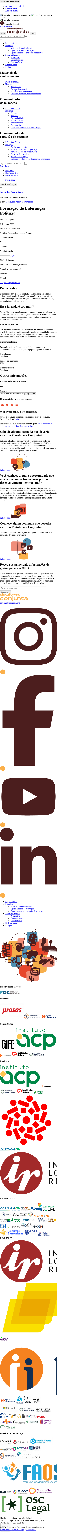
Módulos (9, 45)
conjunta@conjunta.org (10, 603)
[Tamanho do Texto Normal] (2, 24)
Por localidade (17, 120)
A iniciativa (15, 57)
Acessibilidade (6, 26)
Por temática (16, 86)
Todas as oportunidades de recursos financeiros (30, 159)
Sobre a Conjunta (12, 55)
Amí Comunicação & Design (12, 1530)
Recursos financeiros (24, 202)
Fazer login (4, 166)
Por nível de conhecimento (22, 91)
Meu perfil (9, 171)
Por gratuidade (17, 123)
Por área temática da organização (24, 149)
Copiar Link (30, 394)
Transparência (16, 62)
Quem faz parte (17, 60)
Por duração (16, 125)
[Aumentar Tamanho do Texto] (9, 20)
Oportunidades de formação (22, 50)
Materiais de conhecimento (22, 48)
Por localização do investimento (24, 152)
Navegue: (9, 84)
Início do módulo (12, 82)
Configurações (11, 173)
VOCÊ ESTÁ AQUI (8, 185)
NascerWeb (31, 1530)
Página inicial (11, 43)
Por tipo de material (19, 89)
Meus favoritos (11, 175)
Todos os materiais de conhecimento (26, 94)
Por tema (14, 115)
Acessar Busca (11, 11)
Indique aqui (5, 470)
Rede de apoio (11, 8)
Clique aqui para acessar (10, 282)
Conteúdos (10, 202)
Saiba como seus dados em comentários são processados (26, 425)
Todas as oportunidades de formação (26, 127)
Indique (8, 67)
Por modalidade (17, 118)
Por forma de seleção (19, 156)
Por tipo (14, 113)
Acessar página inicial (14, 6)
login (16, 419)
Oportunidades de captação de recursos (27, 53)
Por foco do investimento (21, 147)
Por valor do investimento (21, 154)
